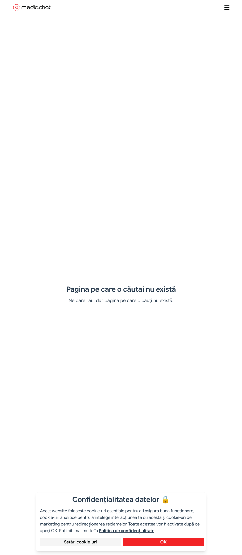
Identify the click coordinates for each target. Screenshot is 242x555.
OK (163, 542)
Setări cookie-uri (80, 542)
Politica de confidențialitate (126, 530)
